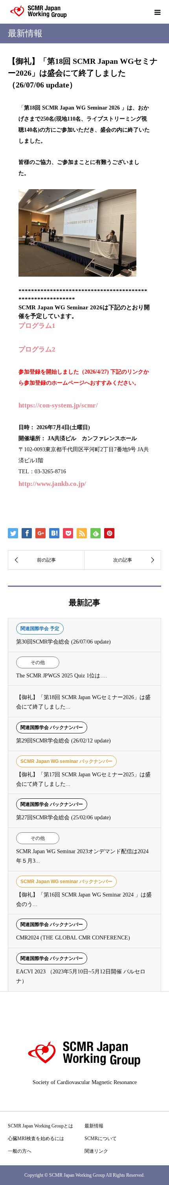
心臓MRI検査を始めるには (36, 1138)
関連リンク (96, 1151)
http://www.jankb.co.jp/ (52, 483)
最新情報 (93, 1126)
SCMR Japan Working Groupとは (40, 1126)
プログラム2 (36, 349)
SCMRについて (100, 1138)
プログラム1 (36, 325)
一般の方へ (19, 1151)
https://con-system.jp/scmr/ (58, 405)
